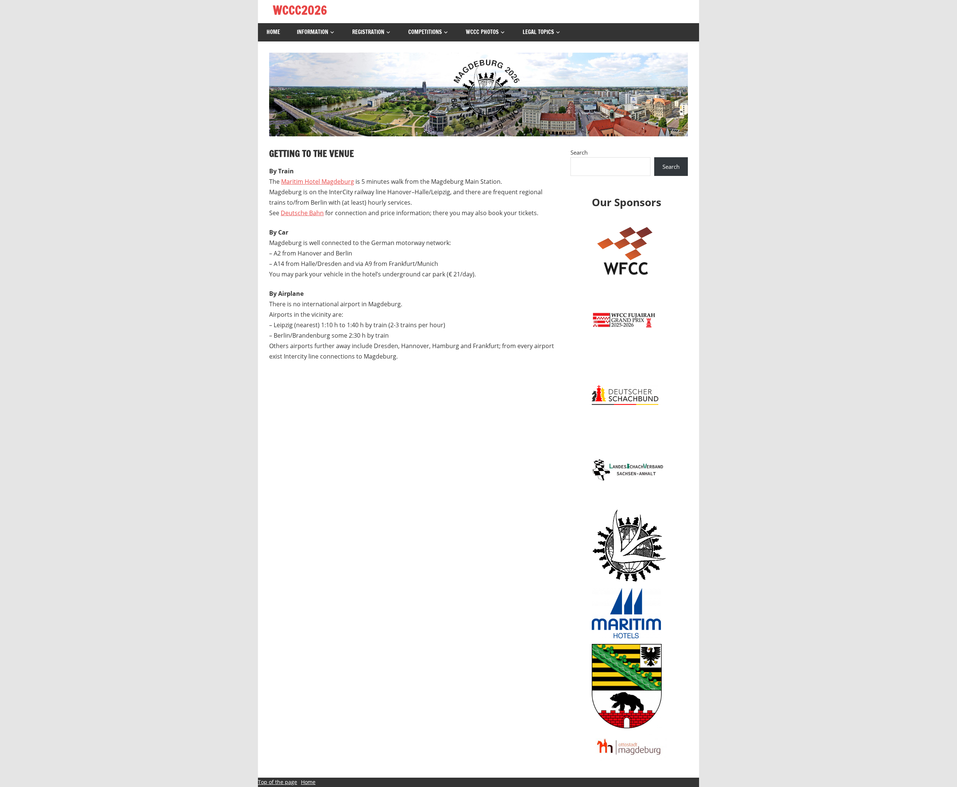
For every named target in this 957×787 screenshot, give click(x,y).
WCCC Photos (482, 32)
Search (579, 152)
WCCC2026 (300, 10)
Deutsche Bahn (302, 213)
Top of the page (277, 782)
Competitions (425, 32)
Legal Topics (538, 32)
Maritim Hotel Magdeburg (317, 181)
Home (273, 32)
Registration (368, 32)
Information (312, 32)
